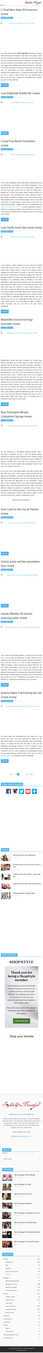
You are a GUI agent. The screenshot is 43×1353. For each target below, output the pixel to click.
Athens (23, 1328)
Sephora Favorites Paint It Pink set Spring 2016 (27, 884)
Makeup (23, 1268)
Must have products (23, 1271)
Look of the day (23, 1306)
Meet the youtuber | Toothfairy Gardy (25, 1222)
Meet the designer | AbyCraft (23, 1203)
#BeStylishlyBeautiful (23, 1281)
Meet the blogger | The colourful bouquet (26, 1242)
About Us (29, 1136)
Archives (4, 1153)
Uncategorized (21, 1338)
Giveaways (21, 1322)
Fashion (21, 1294)
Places (21, 1325)
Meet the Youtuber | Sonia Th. (23, 1194)
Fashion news (23, 1300)
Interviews (23, 1303)
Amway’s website (6, 756)
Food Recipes (21, 1319)
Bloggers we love (23, 1284)
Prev (11, 774)
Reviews (10, 18)
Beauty (4, 18)
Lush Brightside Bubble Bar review (20, 93)
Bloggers (21, 1278)
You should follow (23, 1290)
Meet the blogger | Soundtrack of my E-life (27, 1213)
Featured (21, 1316)
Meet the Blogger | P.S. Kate (22, 1184)
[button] (8, 2)
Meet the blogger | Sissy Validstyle (24, 1175)
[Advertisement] (21, 820)
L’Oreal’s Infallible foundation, (11, 207)
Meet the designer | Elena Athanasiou (24, 855)
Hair (23, 1265)
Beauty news (23, 1262)
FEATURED (7, 1169)
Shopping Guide (23, 1309)
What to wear (23, 1312)
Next (31, 774)
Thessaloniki (23, 1331)
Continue (4, 85)
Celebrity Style (23, 1297)
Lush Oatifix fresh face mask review (21, 227)
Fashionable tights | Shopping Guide (24, 893)
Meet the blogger (23, 1287)
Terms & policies (21, 1350)
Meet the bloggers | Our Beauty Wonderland (27, 1232)
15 (27, 774)
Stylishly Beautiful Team (21, 1335)
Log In (35, 1167)
